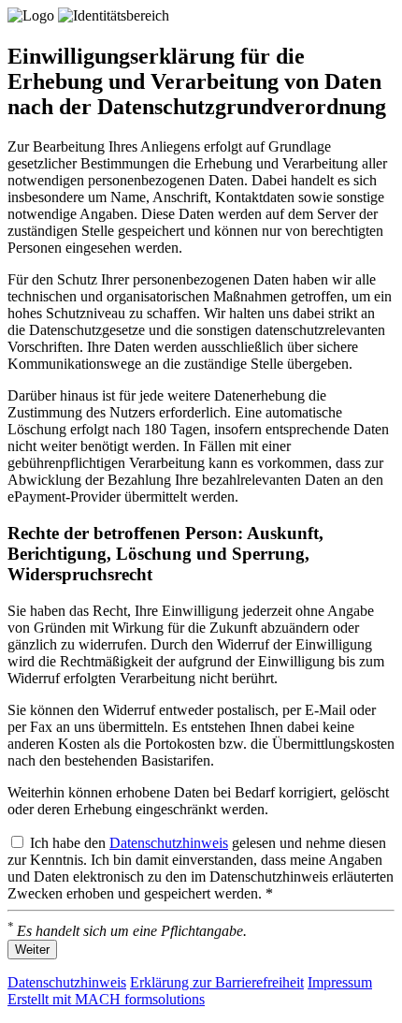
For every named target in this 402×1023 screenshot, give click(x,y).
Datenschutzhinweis (168, 843)
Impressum (340, 982)
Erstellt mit (106, 999)
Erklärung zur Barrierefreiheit (217, 982)
